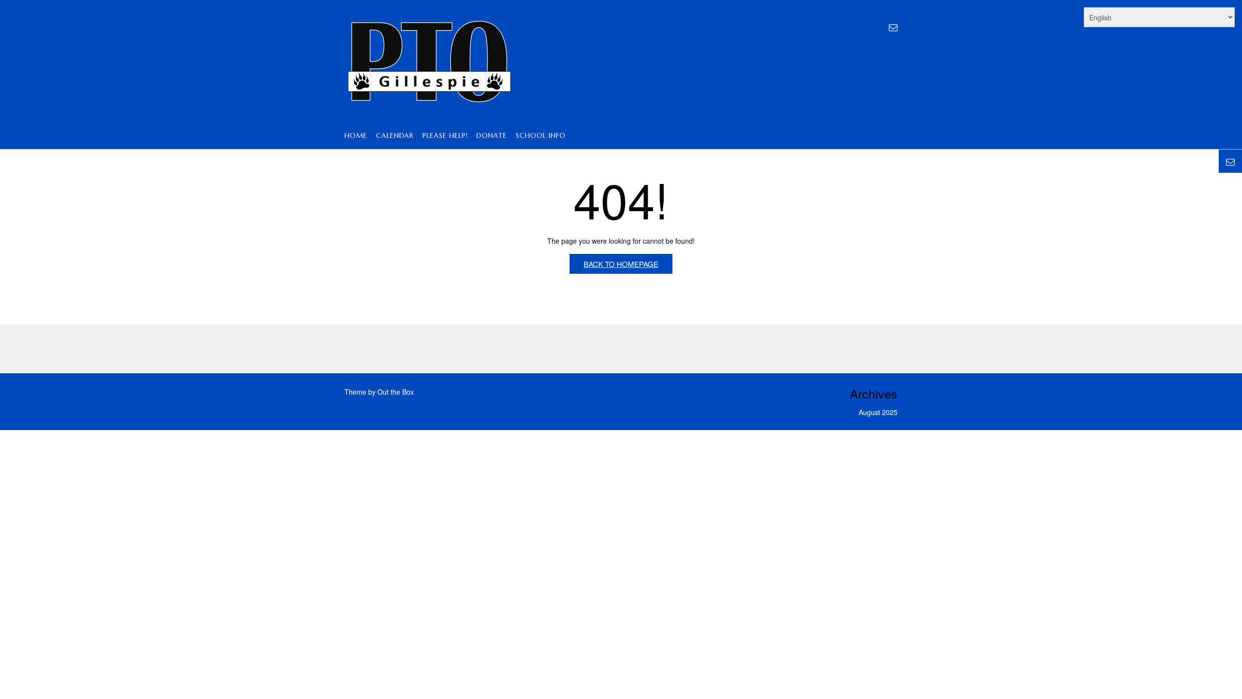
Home (355, 135)
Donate (491, 135)
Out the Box (395, 392)
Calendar (395, 135)
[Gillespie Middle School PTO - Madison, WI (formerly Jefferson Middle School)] (429, 61)
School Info (541, 135)
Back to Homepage (621, 264)
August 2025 (878, 412)
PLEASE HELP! (445, 135)
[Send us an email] (893, 26)
